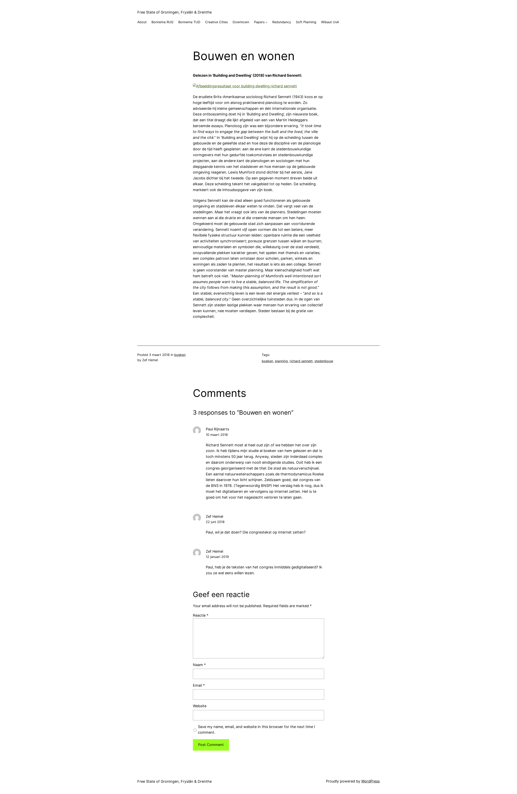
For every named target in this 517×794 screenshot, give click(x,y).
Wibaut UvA (330, 22)
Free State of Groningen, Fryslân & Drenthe (174, 12)
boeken (180, 355)
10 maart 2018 (217, 435)
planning (281, 361)
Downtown (241, 22)
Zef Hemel (214, 551)
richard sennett (301, 361)
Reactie (200, 615)
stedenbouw (323, 361)
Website (199, 706)
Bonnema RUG (162, 22)
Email (199, 685)
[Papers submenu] (266, 22)
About (142, 22)
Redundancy (281, 22)
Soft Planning (306, 22)
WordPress (370, 781)
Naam (199, 665)
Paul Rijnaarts (217, 429)
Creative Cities (216, 22)
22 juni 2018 (215, 522)
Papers (259, 22)
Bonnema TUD (189, 22)
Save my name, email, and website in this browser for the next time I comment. (256, 730)
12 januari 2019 (217, 557)
